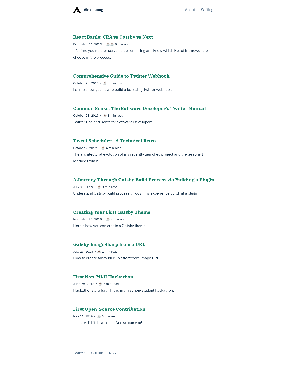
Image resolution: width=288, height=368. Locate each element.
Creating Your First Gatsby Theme (111, 212)
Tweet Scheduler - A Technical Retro (114, 140)
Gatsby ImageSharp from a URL (109, 244)
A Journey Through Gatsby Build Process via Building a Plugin (143, 179)
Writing (207, 9)
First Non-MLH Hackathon (103, 277)
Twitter (79, 353)
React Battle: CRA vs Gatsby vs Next (113, 37)
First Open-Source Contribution (109, 309)
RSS (112, 353)
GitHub (97, 353)
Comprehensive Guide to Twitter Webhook (121, 76)
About (190, 9)
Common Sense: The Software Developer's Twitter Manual (139, 108)
